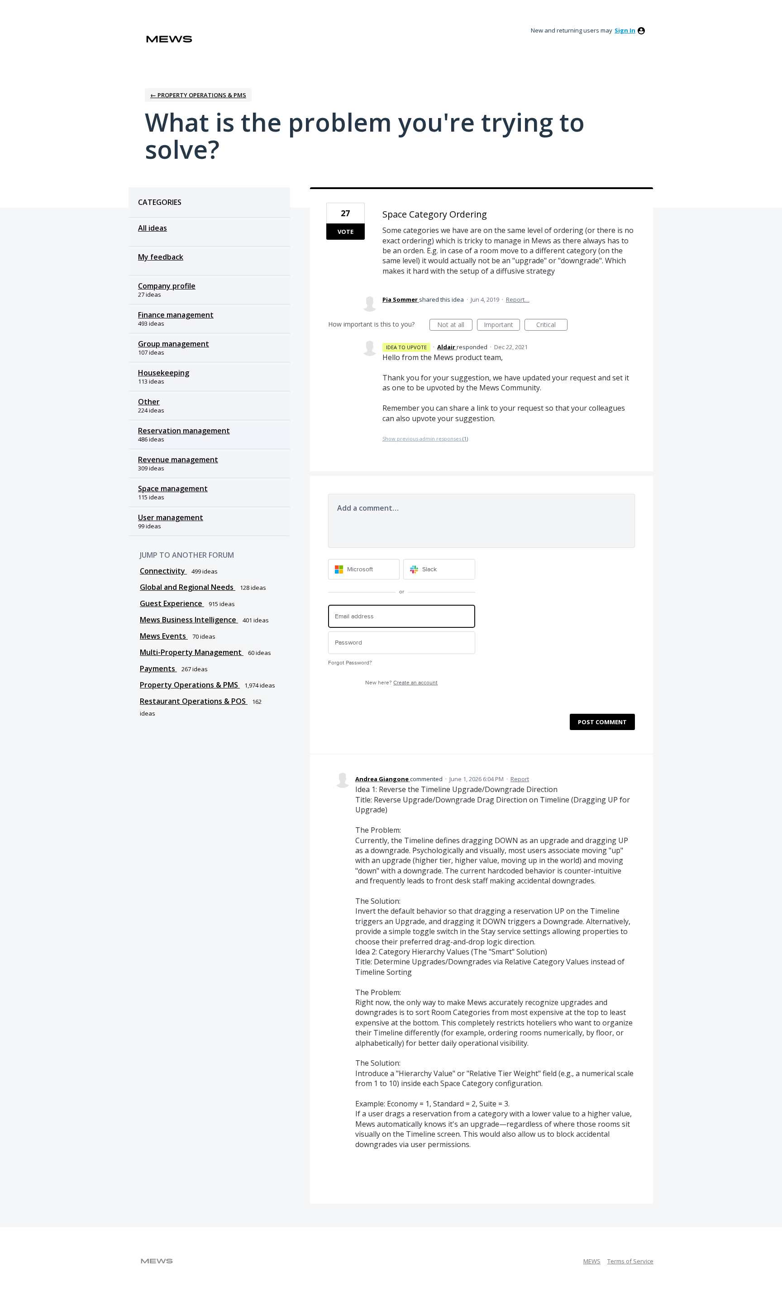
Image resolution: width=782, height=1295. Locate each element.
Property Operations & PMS (190, 685)
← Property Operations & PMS (198, 95)
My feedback (160, 257)
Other (149, 402)
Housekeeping (163, 373)
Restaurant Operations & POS (194, 701)
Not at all (454, 325)
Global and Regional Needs (187, 587)
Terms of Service (630, 1261)
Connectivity (163, 571)
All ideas (152, 228)
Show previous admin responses (425, 438)
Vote (345, 232)
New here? (401, 682)
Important (502, 325)
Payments (158, 669)
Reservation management (184, 431)
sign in (625, 30)
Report (519, 779)
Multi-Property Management (191, 652)
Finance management (176, 315)
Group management (173, 344)
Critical (551, 325)
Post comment (602, 722)
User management (170, 517)
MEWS (592, 1261)
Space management (173, 488)
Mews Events (164, 636)
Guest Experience (172, 603)
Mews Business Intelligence (189, 620)
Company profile (167, 286)
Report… (517, 299)
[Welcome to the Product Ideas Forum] (169, 39)
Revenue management (178, 460)
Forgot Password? (350, 662)
